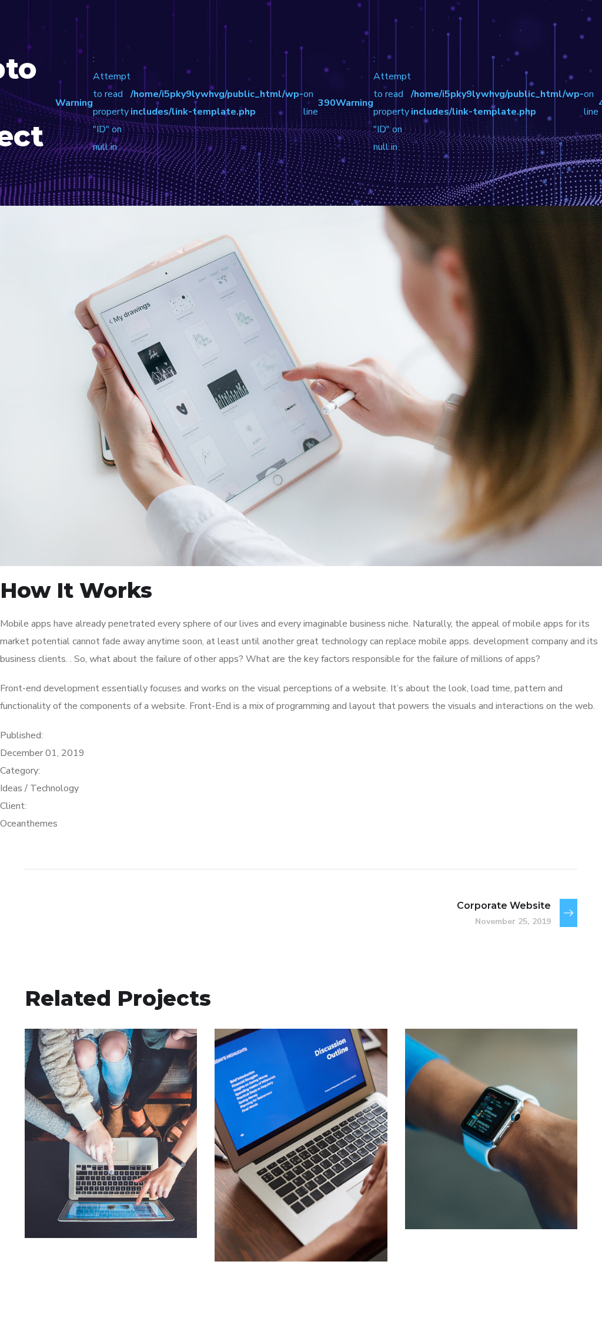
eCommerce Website (94, 1184)
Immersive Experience (280, 1207)
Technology (269, 1236)
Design (64, 1212)
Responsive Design (472, 1174)
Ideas (101, 1212)
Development (461, 1203)
